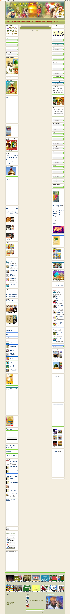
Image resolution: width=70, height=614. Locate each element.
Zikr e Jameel (7, 604)
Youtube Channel (8, 608)
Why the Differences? (49, 21)
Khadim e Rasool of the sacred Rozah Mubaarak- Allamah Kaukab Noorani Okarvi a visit (59, 333)
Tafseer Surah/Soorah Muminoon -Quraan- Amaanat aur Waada (13, 261)
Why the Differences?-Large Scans (40, 21)
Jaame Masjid (56, 21)
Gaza (53, 209)
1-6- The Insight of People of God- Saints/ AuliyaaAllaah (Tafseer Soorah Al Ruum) (13, 494)
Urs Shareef (9, 208)
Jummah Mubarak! (12, 485)
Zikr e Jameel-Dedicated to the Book (11, 448)
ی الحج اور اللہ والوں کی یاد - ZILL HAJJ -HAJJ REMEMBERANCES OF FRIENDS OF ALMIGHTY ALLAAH (13, 275)
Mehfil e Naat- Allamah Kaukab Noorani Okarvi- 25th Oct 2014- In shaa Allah (60, 339)
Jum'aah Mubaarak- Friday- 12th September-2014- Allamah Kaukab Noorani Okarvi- (14, 266)
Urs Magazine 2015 (11, 212)
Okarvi (7, 329)
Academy (7, 337)
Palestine (54, 223)
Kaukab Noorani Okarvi (9, 293)
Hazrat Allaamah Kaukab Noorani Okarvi (58, 285)
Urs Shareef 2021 (8, 211)
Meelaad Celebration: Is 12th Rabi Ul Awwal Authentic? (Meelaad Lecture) (13, 366)
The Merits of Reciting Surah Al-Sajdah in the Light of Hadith (14, 482)
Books (7, 334)
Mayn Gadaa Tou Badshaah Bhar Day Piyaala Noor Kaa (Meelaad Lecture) (13, 271)
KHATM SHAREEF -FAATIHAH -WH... (11, 499)
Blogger (42, 612)
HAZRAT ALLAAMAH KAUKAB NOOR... (58, 404)
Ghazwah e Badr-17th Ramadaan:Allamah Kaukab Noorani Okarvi (59, 312)
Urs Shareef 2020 (14, 211)
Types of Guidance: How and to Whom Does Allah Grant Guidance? (14, 490)
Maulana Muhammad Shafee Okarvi (10, 602)
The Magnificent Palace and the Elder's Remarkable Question (13, 467)
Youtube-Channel (8, 451)
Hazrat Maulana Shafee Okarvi (25, 21)
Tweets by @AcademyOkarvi (10, 300)
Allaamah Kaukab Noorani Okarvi (15, 21)
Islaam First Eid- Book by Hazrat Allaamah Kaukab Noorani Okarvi (13, 279)
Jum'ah (54, 216)
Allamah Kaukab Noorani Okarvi (57, 284)
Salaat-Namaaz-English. (9, 388)
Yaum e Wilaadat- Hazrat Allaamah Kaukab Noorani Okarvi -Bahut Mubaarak (58, 328)
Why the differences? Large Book (10, 333)
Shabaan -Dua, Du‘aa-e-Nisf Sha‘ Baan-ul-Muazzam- (59, 317)
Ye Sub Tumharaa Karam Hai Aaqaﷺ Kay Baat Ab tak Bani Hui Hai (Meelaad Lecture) (13, 370)
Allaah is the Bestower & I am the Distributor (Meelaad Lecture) (13, 285)
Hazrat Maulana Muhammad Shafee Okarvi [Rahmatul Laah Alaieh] (11, 447)
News (53, 219)
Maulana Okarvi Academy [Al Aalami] (11, 452)
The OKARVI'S (15, 388)
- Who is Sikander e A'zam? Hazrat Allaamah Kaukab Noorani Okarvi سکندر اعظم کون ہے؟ (59, 323)
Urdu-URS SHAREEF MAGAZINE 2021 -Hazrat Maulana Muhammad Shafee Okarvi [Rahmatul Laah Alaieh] (60, 301)
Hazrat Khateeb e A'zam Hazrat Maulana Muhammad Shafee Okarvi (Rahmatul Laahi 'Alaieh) (12, 156)
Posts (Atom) (36, 30)
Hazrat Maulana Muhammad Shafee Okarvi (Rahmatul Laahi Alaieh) (12, 209)
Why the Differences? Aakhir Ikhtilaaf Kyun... (12, 296)
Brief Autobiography (55, 206)
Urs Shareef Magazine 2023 (14, 213)
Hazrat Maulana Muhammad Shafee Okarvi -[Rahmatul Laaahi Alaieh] (11, 161)
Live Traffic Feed (10, 533)
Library (32, 21)
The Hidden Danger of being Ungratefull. (12, 476)
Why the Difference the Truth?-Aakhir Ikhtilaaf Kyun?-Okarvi (57, 450)
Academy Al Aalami (8, 605)
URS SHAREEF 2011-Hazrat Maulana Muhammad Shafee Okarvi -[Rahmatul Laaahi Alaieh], (60, 306)
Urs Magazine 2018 (16, 212)
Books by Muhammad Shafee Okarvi (12, 210)
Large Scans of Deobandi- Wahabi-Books (11, 455)
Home (8, 21)
